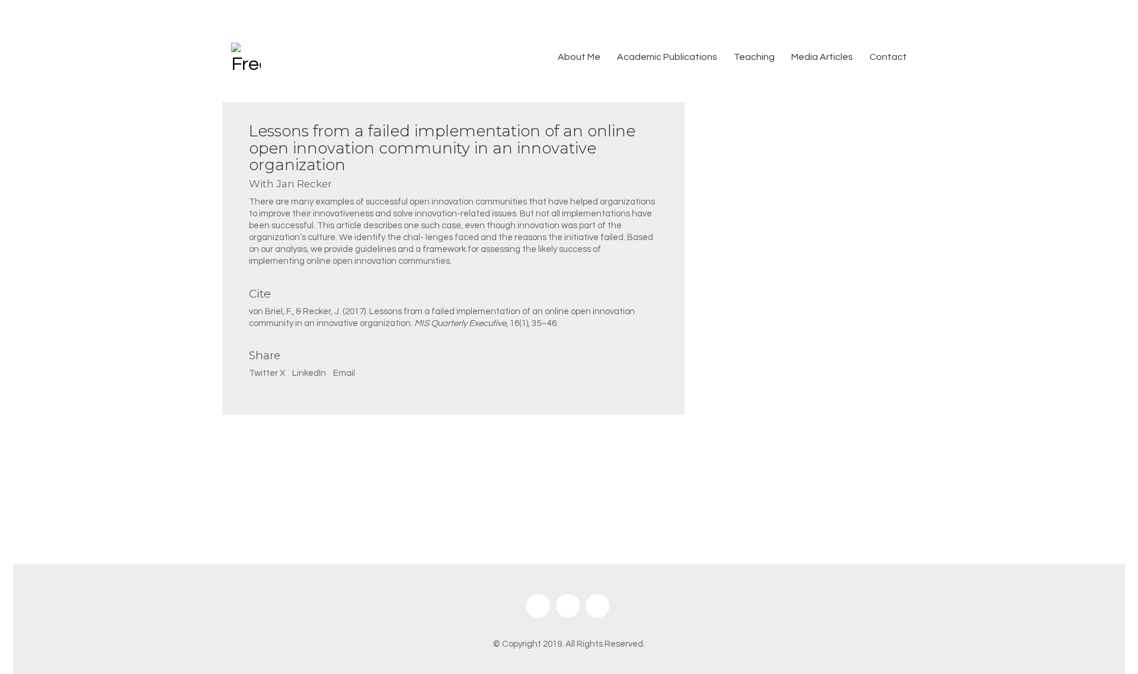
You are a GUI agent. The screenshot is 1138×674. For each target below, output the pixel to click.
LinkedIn (309, 373)
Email (344, 373)
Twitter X (267, 373)
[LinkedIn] (597, 606)
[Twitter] (568, 606)
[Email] (538, 606)
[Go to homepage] (246, 57)
